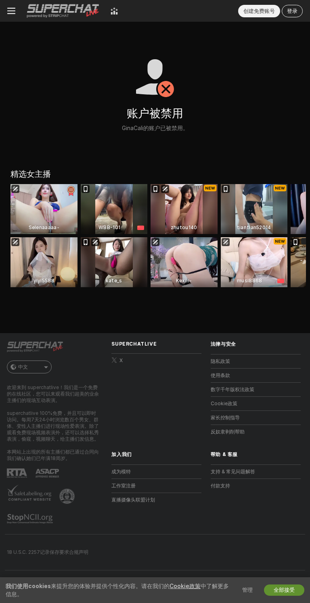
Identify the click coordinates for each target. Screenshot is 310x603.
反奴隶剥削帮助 (228, 432)
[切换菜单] (11, 11)
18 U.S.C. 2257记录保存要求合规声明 (47, 552)
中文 (23, 367)
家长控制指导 (225, 418)
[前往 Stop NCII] (30, 519)
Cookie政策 (224, 403)
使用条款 (220, 375)
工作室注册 (123, 486)
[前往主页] (63, 11)
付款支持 (220, 486)
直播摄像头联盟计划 (133, 500)
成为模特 (121, 472)
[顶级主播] (114, 11)
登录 (292, 11)
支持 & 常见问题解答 (233, 472)
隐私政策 (220, 361)
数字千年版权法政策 (232, 389)
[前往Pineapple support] (67, 496)
